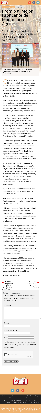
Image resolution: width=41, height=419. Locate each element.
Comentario (8, 305)
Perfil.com (5, 396)
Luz (12, 400)
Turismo (20, 398)
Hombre (19, 400)
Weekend (34, 402)
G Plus (29, 2)
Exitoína (11, 398)
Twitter (38, 2)
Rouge (37, 396)
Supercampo (4, 2)
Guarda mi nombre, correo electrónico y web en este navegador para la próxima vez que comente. (20, 344)
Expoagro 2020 (8, 7)
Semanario (6, 402)
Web (6, 337)
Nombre (8, 323)
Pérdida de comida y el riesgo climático (32, 284)
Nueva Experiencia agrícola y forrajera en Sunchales (8, 285)
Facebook (33, 2)
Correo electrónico (11, 330)
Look (15, 402)
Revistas (29, 398)
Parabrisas (23, 402)
